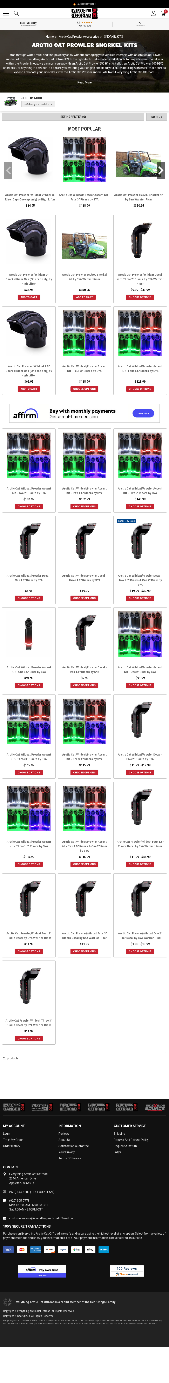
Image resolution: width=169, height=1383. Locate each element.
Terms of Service (70, 1158)
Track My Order (13, 1139)
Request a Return (125, 1146)
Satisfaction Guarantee (74, 1146)
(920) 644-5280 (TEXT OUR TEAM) (31, 1192)
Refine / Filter (73, 116)
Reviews (64, 1133)
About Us (64, 1139)
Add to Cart (28, 297)
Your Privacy (67, 1152)
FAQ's (117, 1152)
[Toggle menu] (6, 13)
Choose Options (140, 297)
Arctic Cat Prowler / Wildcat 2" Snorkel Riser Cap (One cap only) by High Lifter (30, 197)
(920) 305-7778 (19, 1200)
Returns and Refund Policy (131, 1139)
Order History (11, 1146)
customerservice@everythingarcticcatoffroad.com (42, 1218)
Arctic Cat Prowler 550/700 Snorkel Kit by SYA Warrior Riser (138, 197)
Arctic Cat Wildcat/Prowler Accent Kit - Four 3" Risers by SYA (84, 197)
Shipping (119, 1133)
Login (6, 1133)
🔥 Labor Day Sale (84, 4)
